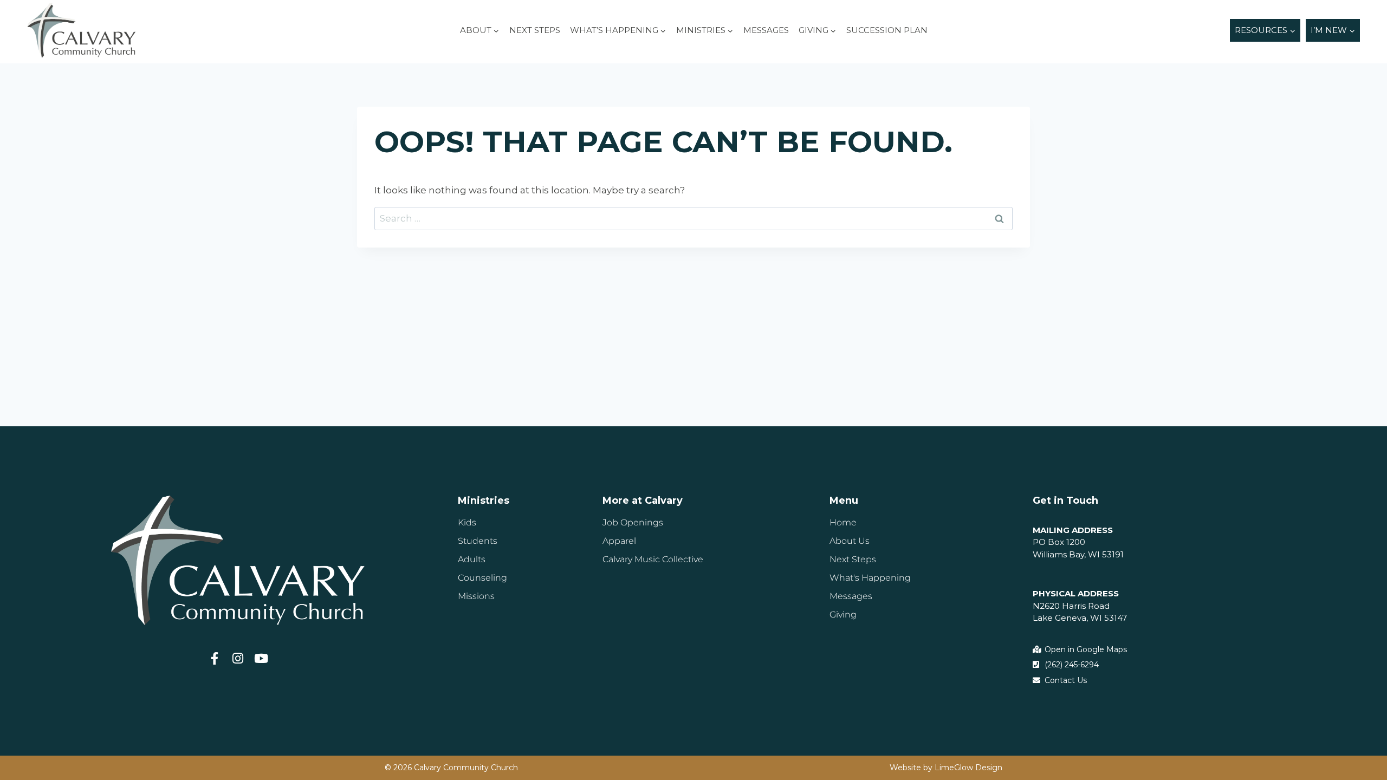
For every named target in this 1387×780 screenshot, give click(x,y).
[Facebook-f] (214, 658)
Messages (766, 30)
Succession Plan (887, 30)
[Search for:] (693, 218)
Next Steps (534, 30)
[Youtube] (261, 658)
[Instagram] (237, 658)
